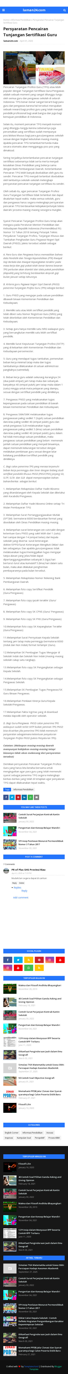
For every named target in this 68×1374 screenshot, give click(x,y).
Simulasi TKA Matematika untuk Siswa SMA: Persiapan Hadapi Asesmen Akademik (41, 1066)
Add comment (20, 897)
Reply (14, 883)
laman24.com (34, 10)
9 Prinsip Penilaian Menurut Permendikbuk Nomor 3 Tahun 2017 (40, 843)
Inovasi (50, 1132)
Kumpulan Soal (24, 1137)
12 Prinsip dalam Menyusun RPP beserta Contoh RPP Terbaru (39, 1040)
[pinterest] (39, 960)
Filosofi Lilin (24, 1104)
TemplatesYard (31, 1366)
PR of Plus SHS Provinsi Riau (28, 869)
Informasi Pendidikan (21, 20)
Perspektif (39, 1137)
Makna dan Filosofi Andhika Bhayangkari (39, 985)
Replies (17, 887)
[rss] (28, 960)
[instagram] (49, 960)
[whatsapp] (28, 968)
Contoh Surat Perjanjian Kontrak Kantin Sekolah (39, 816)
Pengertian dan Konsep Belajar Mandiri (39, 827)
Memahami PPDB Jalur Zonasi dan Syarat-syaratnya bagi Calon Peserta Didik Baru (40, 1093)
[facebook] (7, 960)
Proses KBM (54, 1137)
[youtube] (60, 960)
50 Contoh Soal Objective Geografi (36, 1077)
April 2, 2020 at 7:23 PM (22, 873)
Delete (21, 883)
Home (6, 20)
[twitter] (18, 960)
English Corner (11, 1132)
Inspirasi (9, 1137)
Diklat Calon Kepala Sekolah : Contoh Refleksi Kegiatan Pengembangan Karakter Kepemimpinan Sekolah (41, 1321)
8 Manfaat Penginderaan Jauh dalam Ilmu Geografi (40, 1053)
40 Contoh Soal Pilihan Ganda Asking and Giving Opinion (39, 1000)
